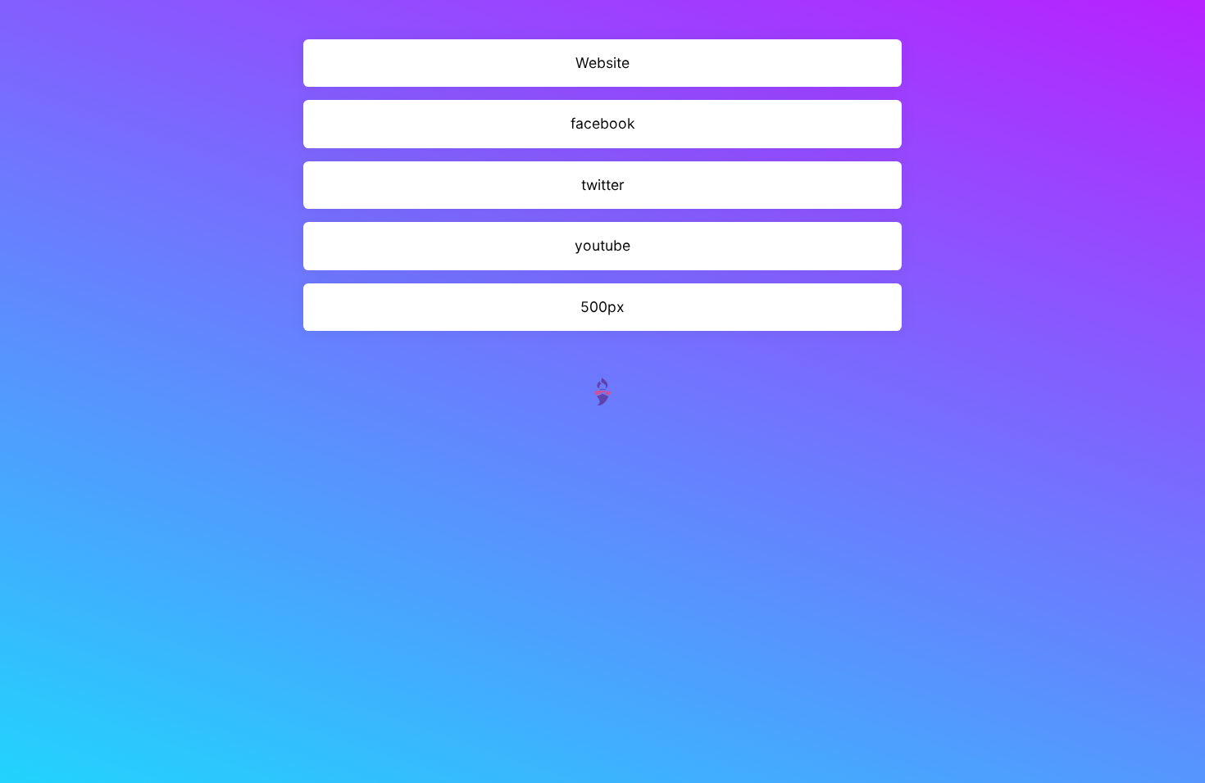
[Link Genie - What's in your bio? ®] (602, 390)
